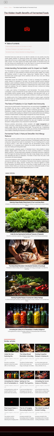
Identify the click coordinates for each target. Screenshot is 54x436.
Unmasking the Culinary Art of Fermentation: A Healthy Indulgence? (27, 330)
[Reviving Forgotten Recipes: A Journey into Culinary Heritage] (27, 283)
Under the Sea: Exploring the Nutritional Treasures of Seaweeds (27, 234)
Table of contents (13, 43)
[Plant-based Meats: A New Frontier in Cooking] (11, 401)
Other (10, 7)
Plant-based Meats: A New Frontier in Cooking (10, 410)
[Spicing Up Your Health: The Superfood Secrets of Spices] (27, 375)
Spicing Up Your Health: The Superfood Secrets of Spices (27, 383)
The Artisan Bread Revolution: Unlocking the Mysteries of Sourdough (27, 266)
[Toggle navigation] (5, 2)
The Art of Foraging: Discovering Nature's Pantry (26, 410)
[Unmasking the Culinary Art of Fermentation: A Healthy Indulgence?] (27, 315)
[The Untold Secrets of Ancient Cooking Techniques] (42, 401)
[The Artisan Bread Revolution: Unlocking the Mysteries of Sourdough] (27, 251)
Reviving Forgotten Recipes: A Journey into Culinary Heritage (27, 298)
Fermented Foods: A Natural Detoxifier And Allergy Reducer (20, 52)
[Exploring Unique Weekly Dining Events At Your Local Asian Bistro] (27, 188)
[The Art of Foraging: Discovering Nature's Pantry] (27, 401)
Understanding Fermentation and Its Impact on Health (19, 46)
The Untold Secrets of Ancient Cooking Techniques (42, 410)
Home (5, 7)
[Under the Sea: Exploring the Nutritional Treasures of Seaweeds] (27, 220)
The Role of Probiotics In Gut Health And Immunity (18, 49)
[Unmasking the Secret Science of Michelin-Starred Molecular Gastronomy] (42, 375)
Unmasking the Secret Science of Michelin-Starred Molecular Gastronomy (42, 384)
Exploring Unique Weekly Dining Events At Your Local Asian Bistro (27, 202)
